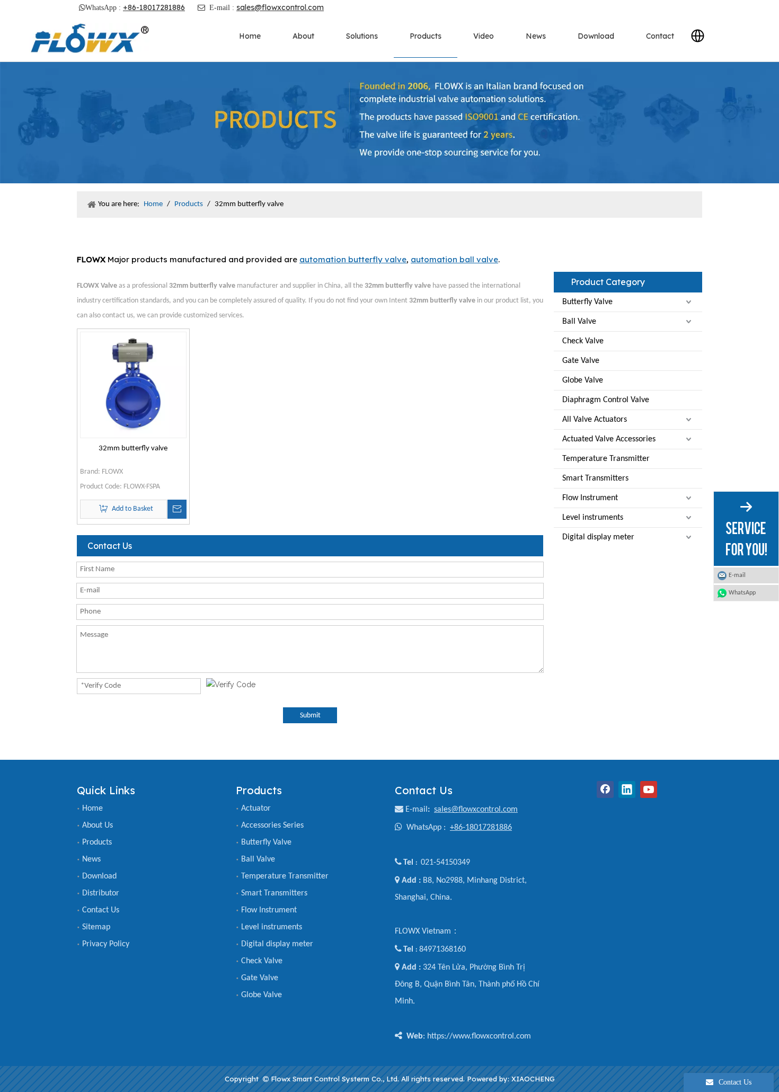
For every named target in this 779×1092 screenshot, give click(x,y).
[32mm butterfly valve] (133, 385)
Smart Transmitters (595, 478)
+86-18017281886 (154, 7)
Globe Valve (582, 380)
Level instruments (592, 517)
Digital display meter (598, 537)
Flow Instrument (590, 498)
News (91, 859)
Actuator (256, 808)
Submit (310, 716)
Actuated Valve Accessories (609, 439)
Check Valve (583, 341)
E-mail (416, 809)
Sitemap (96, 927)
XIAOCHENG (533, 1079)
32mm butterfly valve (133, 448)
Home (92, 808)
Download (99, 876)
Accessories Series (272, 825)
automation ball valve (454, 259)
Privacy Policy (105, 944)
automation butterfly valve (352, 259)
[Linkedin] (626, 789)
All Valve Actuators (594, 419)
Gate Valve (580, 361)
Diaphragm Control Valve (605, 400)
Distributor (100, 893)
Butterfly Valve (587, 302)
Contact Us (100, 910)
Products (97, 842)
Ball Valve (579, 321)
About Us (97, 825)
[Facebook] (605, 789)
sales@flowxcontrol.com (280, 7)
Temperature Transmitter (606, 459)
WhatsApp (742, 593)
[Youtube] (648, 789)
